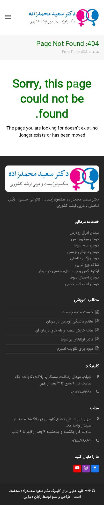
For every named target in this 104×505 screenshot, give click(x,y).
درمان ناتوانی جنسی (83, 252)
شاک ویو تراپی (87, 265)
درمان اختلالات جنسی (82, 284)
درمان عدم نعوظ (86, 245)
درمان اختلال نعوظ (84, 277)
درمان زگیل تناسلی (84, 258)
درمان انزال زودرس (84, 233)
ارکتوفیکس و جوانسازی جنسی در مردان (68, 271)
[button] (8, 17)
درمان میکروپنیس (85, 239)
